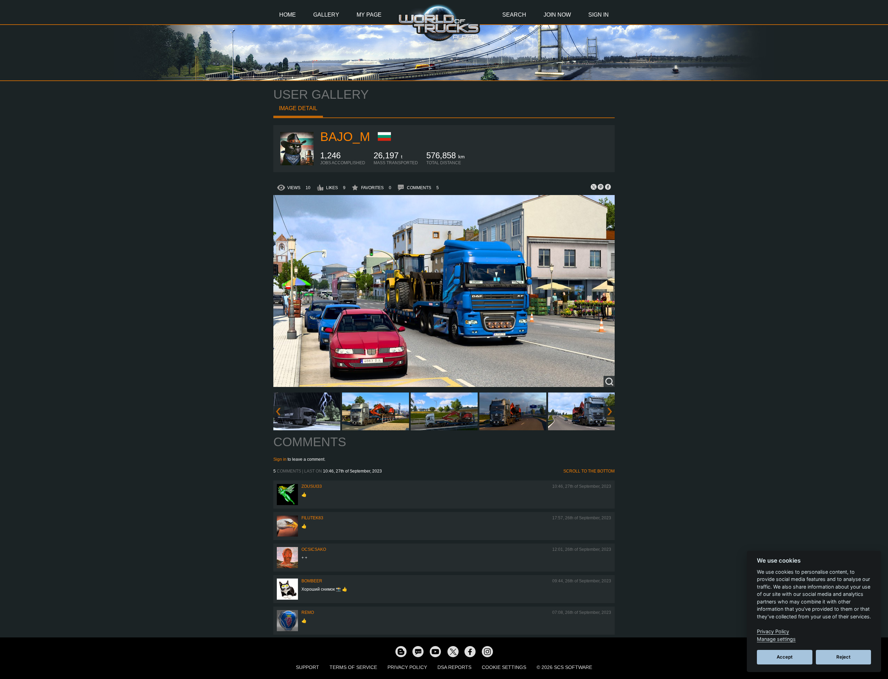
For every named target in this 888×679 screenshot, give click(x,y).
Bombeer (311, 581)
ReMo (307, 612)
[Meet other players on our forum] (418, 651)
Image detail (298, 108)
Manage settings (776, 639)
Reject (843, 657)
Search (514, 15)
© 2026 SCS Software (564, 667)
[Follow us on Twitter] (453, 651)
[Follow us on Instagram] (487, 651)
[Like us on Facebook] (470, 651)
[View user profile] (297, 163)
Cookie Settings (504, 667)
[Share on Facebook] (607, 186)
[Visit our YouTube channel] (435, 651)
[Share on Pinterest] (600, 186)
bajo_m (345, 137)
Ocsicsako (313, 549)
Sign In (598, 15)
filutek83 (312, 517)
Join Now (557, 15)
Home (287, 15)
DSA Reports (454, 667)
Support (307, 667)
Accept (785, 657)
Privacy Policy (407, 667)
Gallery (326, 15)
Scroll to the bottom (589, 471)
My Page (369, 15)
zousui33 (311, 486)
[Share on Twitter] (593, 186)
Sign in (280, 459)
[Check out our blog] (401, 651)
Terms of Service (353, 667)
